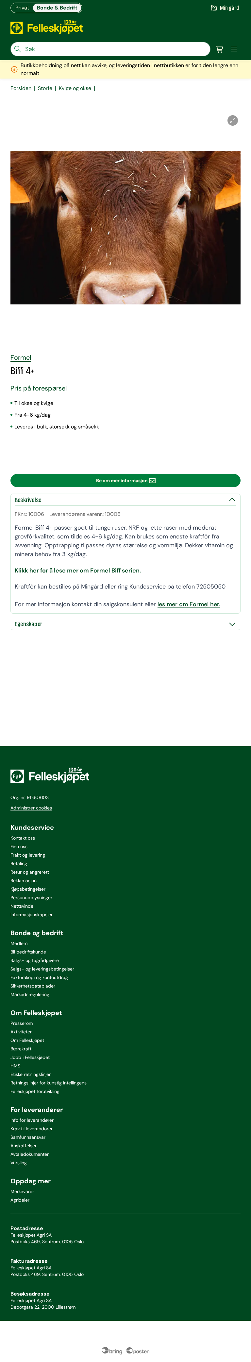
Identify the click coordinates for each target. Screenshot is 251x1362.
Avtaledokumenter (29, 1154)
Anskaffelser (23, 1146)
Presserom (21, 1023)
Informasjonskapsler (31, 914)
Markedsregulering (29, 994)
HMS (15, 1066)
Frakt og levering (27, 855)
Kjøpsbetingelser (27, 889)
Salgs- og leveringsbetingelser (42, 969)
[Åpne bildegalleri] (232, 120)
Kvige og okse (75, 88)
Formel (20, 357)
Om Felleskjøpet (27, 1040)
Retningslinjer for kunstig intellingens (48, 1083)
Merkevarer (22, 1191)
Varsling (18, 1163)
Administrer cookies (31, 807)
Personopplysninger (31, 897)
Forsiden (20, 88)
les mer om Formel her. (189, 604)
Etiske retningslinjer (30, 1074)
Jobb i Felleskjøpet (30, 1057)
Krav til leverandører (31, 1129)
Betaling (18, 863)
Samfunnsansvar (27, 1137)
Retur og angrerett (29, 872)
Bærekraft (20, 1049)
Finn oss (18, 846)
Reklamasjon (23, 880)
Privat (22, 7)
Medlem (18, 943)
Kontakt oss (22, 838)
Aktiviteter (21, 1032)
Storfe (45, 88)
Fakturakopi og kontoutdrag (39, 977)
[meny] (234, 49)
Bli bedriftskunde (28, 952)
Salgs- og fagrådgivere (34, 960)
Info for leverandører (32, 1120)
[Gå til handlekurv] (219, 49)
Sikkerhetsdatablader (32, 986)
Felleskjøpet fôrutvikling (34, 1091)
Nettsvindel (22, 906)
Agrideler (19, 1200)
